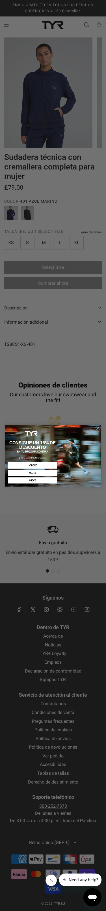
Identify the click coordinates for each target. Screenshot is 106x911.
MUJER (32, 472)
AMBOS (32, 480)
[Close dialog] (98, 428)
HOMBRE (32, 465)
